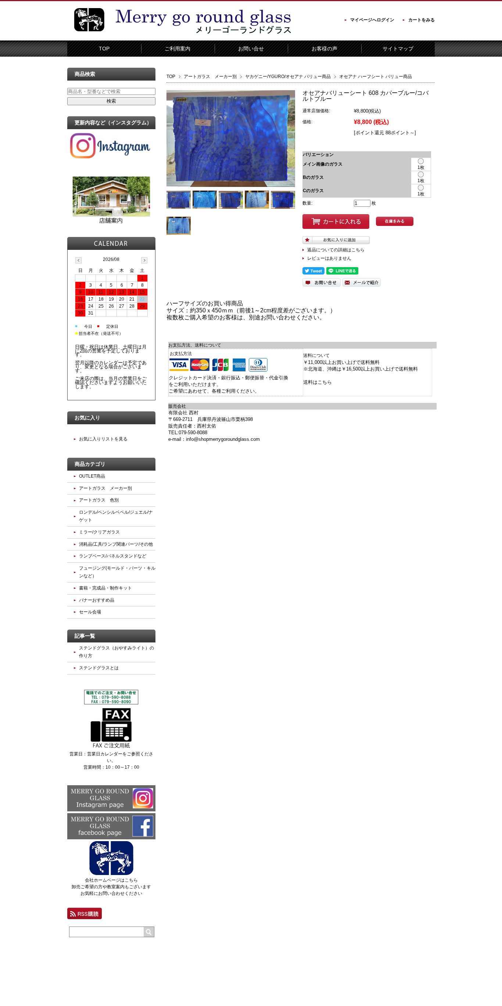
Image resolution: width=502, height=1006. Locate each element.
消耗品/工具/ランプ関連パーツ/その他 (116, 544)
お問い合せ (251, 49)
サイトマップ (398, 49)
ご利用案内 (177, 49)
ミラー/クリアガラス (99, 532)
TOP (104, 49)
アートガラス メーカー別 (210, 76)
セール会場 (90, 611)
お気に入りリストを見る (103, 439)
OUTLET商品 (92, 476)
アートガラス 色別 (99, 500)
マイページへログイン (372, 19)
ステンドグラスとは (99, 667)
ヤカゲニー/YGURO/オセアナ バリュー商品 (288, 76)
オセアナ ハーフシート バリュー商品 (375, 76)
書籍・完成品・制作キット (105, 588)
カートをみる (421, 19)
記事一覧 (85, 636)
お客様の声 (324, 49)
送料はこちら (317, 382)
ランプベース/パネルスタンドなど (112, 556)
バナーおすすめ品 (96, 600)
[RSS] (84, 915)
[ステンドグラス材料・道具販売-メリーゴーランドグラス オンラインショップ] (89, 35)
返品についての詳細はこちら (336, 249)
